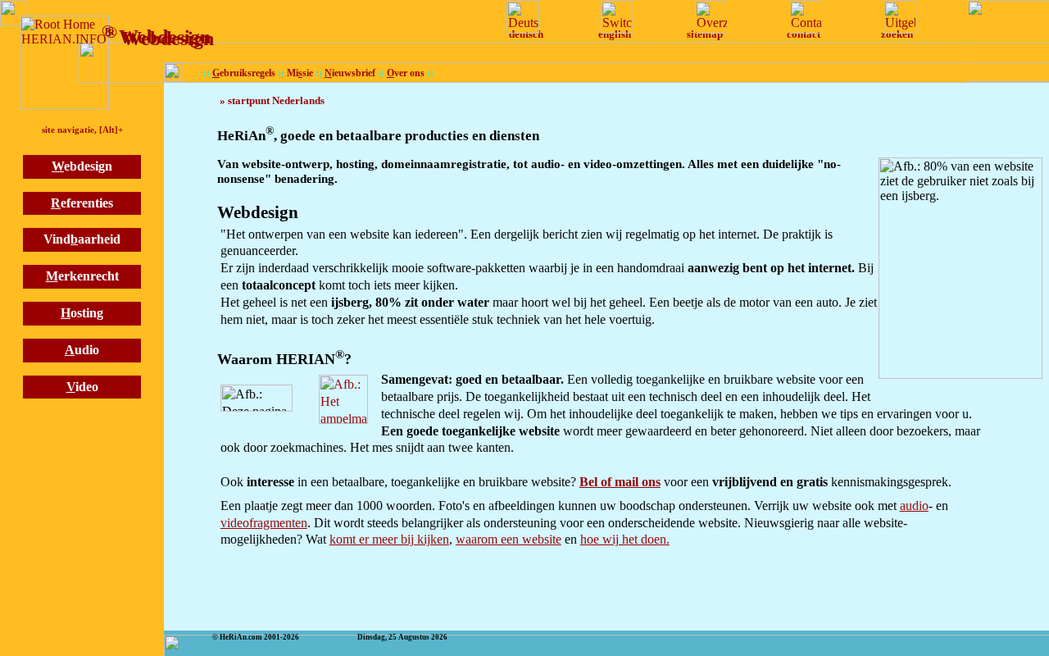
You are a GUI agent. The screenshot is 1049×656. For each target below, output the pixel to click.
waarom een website (508, 539)
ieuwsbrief (350, 73)
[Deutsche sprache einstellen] (519, 17)
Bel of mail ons (620, 482)
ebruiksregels (243, 73)
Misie (300, 73)
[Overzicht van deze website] (708, 17)
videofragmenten (263, 523)
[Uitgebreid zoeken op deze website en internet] (896, 17)
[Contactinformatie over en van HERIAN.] (795, 17)
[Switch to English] (614, 17)
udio (82, 350)
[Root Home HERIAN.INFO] (64, 63)
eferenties (82, 203)
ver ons (406, 73)
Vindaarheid (81, 239)
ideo (82, 387)
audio (914, 505)
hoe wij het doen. (625, 539)
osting (82, 313)
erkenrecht (82, 276)
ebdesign (82, 166)
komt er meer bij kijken (389, 539)
